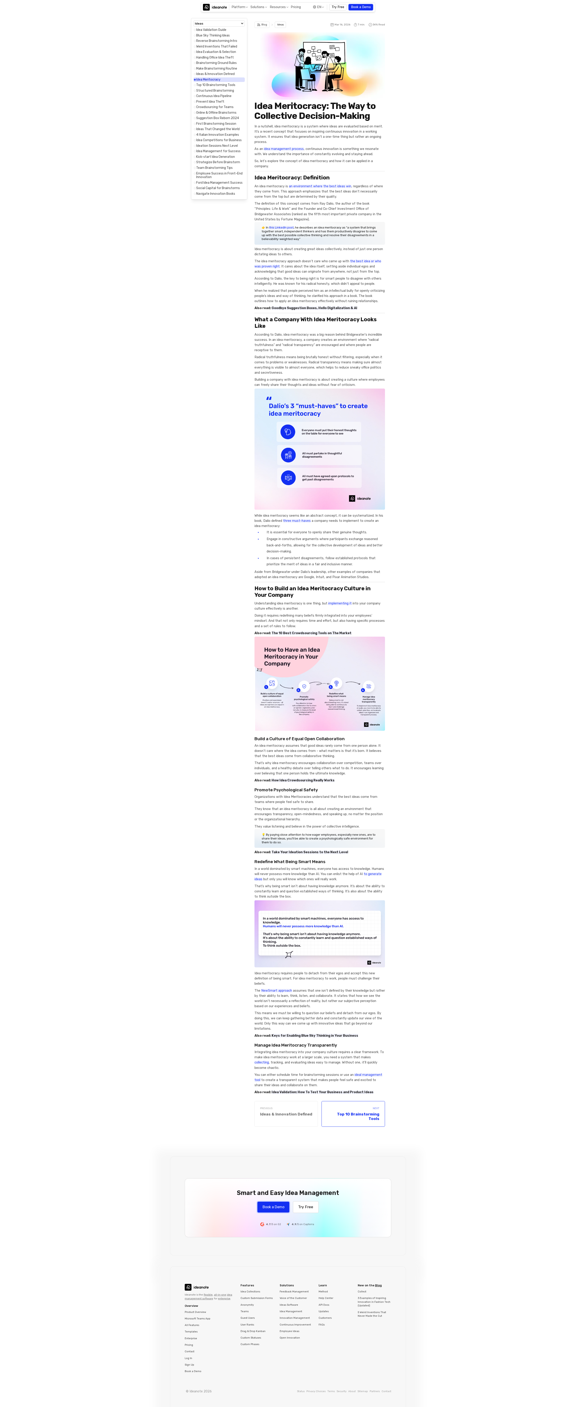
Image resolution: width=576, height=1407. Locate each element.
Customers (325, 1318)
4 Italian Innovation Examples (217, 135)
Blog (378, 1285)
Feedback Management (294, 1291)
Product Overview (195, 1312)
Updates (324, 1311)
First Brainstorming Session (216, 124)
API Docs (324, 1304)
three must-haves (297, 521)
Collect (362, 1291)
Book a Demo (361, 7)
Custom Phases (250, 1344)
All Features (192, 1325)
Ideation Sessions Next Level (217, 146)
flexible (208, 1294)
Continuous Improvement (295, 1324)
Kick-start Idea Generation (215, 157)
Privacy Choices (316, 1391)
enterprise (224, 1298)
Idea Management (291, 1311)
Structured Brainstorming (215, 91)
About (352, 1391)
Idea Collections (250, 1291)
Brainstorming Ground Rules (216, 63)
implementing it (340, 603)
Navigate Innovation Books (215, 194)
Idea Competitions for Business (219, 140)
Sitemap (363, 1391)
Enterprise (191, 1338)
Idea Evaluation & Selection (216, 52)
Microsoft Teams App (197, 1318)
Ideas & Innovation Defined (215, 74)
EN (319, 7)
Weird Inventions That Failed (216, 46)
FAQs (322, 1324)
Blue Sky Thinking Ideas (213, 35)
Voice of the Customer (293, 1298)
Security (341, 1391)
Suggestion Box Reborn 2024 (217, 118)
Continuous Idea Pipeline (214, 96)
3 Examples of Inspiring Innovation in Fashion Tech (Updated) (374, 1302)
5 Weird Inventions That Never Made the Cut (372, 1314)
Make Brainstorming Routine (216, 68)
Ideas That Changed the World (218, 129)
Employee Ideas (289, 1331)
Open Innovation (290, 1337)
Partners (375, 1391)
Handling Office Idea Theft (215, 57)
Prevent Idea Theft (210, 102)
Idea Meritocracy (208, 79)
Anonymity (247, 1304)
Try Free (338, 7)
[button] (239, 7)
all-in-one (220, 1294)
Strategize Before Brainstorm (218, 162)
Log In (188, 1358)
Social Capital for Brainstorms (218, 188)
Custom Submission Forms (257, 1298)
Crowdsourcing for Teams (215, 107)
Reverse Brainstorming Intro (216, 41)
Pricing (296, 7)
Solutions (257, 7)
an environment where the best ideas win (320, 186)
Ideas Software (289, 1304)
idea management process (284, 149)
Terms (331, 1391)
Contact (189, 1351)
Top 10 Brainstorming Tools (215, 85)
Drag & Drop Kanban (253, 1331)
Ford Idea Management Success (219, 183)
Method (323, 1291)
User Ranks (247, 1324)
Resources (278, 7)
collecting (261, 1062)
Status (301, 1391)
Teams (245, 1311)
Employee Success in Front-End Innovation (219, 175)
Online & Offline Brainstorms (216, 113)
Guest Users (248, 1318)
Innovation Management (295, 1318)
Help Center (326, 1298)
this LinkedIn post (281, 227)
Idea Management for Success (218, 151)
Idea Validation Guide (211, 30)
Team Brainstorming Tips (214, 168)
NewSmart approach (276, 991)
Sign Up (189, 1364)
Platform (238, 7)
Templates (191, 1331)
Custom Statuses (251, 1337)
